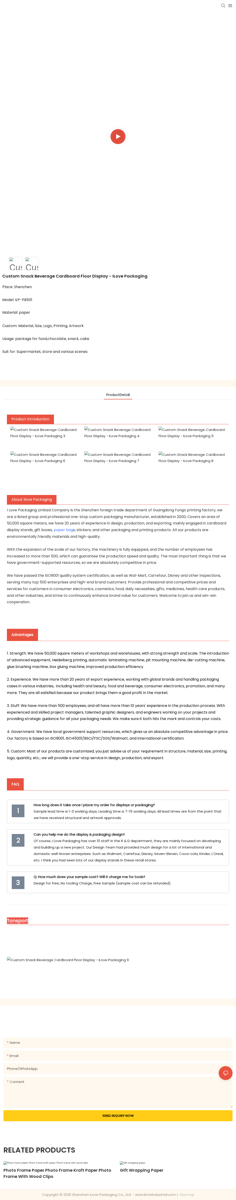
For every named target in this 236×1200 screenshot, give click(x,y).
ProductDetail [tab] (118, 394)
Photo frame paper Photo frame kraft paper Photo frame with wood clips (57, 1173)
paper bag (63, 530)
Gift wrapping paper (141, 1170)
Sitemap (187, 1194)
